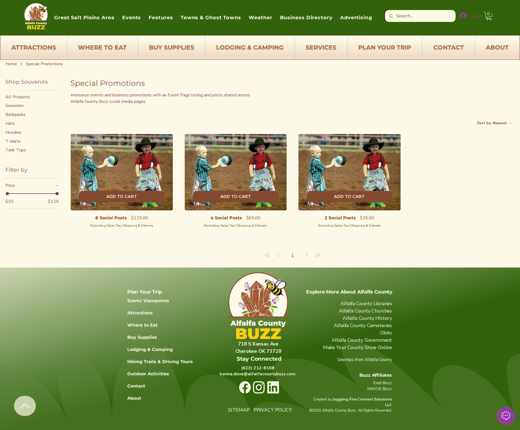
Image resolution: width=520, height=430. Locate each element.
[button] (489, 16)
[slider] (7, 193)
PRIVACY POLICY (272, 410)
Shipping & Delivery (138, 225)
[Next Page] (306, 255)
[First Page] (267, 255)
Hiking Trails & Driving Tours (160, 361)
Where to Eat (142, 325)
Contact (136, 386)
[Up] (25, 406)
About (134, 398)
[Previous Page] (278, 255)
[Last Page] (317, 255)
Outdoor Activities (148, 373)
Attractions (140, 312)
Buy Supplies (142, 337)
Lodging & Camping (150, 349)
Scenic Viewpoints (148, 300)
